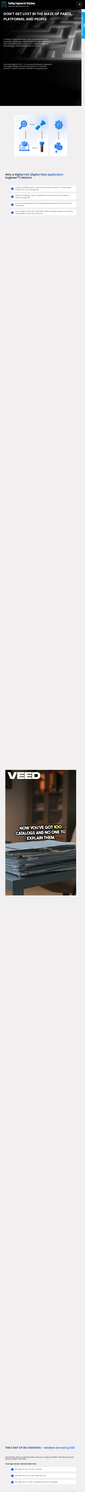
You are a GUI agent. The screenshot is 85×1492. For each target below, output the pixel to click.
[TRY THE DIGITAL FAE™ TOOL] (40, 100)
